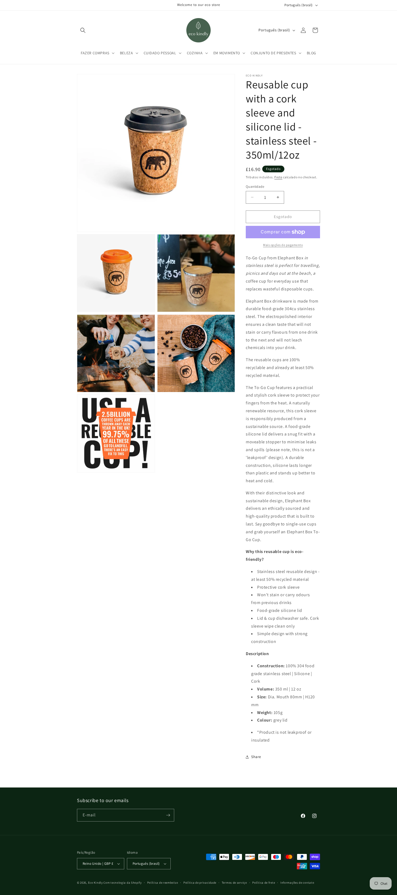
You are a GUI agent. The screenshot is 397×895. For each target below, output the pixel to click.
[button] (83, 30)
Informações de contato (297, 882)
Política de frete (263, 882)
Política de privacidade (199, 882)
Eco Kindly (95, 882)
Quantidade (255, 186)
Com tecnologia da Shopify (122, 882)
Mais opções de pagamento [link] (283, 245)
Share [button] (256, 756)
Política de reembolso (162, 882)
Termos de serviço (234, 882)
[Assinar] (168, 815)
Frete (278, 177)
